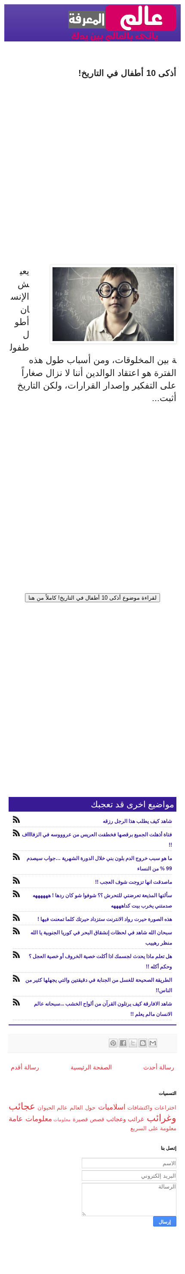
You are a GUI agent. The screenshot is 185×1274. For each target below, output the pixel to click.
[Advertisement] (92, 172)
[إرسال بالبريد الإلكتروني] (152, 1043)
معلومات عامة (30, 1119)
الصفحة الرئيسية (91, 1067)
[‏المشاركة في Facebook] (123, 1043)
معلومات (62, 1119)
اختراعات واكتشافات (151, 1108)
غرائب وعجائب (125, 1119)
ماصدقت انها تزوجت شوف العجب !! (133, 882)
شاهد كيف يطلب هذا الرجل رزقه (137, 821)
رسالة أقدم (25, 1067)
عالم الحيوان (52, 1108)
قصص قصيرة (88, 1119)
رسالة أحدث (158, 1067)
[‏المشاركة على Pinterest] (113, 1043)
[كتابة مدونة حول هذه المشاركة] (143, 1043)
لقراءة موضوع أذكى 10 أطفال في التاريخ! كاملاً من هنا (92, 597)
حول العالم (83, 1108)
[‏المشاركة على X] (133, 1043)
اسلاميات (112, 1107)
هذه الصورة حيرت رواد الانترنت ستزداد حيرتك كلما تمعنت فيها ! (104, 919)
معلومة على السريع (153, 1128)
